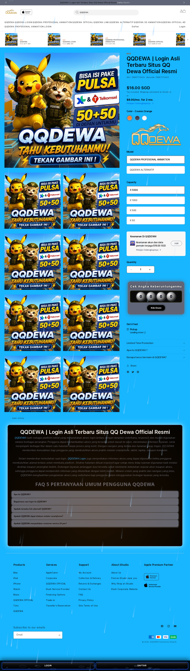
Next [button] (184, 2)
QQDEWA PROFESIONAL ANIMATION (52, 22)
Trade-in (50, 600)
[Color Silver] (144, 118)
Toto (16, 605)
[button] (9, 22)
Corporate (51, 578)
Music (16, 594)
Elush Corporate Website (124, 589)
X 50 (132, 220)
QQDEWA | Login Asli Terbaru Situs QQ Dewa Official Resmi (95, 3)
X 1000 (133, 200)
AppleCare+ (52, 573)
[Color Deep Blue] (137, 118)
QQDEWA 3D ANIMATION (147, 22)
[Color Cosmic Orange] (130, 118)
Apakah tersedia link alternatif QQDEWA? (33, 509)
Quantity (131, 262)
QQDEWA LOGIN (23, 22)
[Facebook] (129, 372)
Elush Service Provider (58, 589)
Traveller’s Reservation (58, 605)
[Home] (11, 12)
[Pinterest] (139, 372)
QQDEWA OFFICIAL (82, 22)
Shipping (144, 92)
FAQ (81, 594)
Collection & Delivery (90, 578)
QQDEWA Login (77, 458)
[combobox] (106, 12)
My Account (85, 573)
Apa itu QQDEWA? (22, 494)
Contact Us (85, 589)
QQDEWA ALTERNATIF (121, 22)
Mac (15, 573)
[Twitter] (134, 372)
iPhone (17, 584)
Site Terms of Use (88, 605)
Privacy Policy (86, 600)
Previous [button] (5, 2)
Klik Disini (156, 308)
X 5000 (134, 190)
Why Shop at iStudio (122, 584)
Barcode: (151, 77)
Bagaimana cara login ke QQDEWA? (30, 502)
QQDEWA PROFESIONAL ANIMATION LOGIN (27, 26)
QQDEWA (9, 22)
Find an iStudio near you (124, 578)
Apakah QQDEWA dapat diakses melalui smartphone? (38, 516)
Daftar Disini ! (123, 3)
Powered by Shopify (168, 642)
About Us (116, 573)
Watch (16, 589)
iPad (15, 578)
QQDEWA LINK (101, 22)
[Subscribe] (59, 635)
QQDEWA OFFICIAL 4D (173, 22)
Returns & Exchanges (90, 584)
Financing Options (55, 594)
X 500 (133, 210)
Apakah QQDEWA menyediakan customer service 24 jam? (40, 523)
